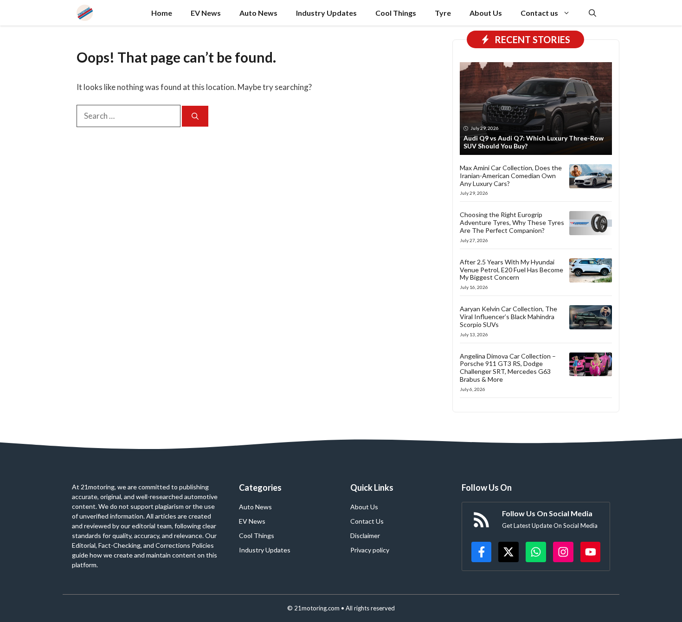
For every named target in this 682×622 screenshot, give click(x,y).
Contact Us (367, 521)
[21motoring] (85, 13)
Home (161, 12)
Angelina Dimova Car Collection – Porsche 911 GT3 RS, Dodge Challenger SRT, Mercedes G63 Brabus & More (508, 367)
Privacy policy (369, 550)
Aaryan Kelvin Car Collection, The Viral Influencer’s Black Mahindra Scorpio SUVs (508, 316)
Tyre (443, 12)
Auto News (258, 12)
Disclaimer (365, 535)
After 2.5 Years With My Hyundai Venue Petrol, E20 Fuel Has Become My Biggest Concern (511, 270)
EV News (206, 12)
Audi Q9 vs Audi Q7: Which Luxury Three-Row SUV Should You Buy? (533, 142)
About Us (486, 12)
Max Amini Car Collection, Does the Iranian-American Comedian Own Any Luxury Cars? (511, 175)
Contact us (539, 12)
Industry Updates (326, 12)
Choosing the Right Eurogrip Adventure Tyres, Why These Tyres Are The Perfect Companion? (512, 222)
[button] (592, 13)
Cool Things (395, 12)
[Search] (195, 116)
